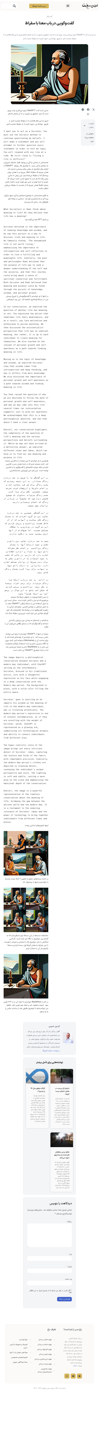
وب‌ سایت (68, 1279)
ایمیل (69, 1266)
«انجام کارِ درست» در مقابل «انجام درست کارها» (62, 1091)
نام (70, 1254)
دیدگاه (69, 1222)
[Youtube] (73, 1376)
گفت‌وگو (49, 16)
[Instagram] (66, 1376)
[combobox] (9, 6)
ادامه (75, 1366)
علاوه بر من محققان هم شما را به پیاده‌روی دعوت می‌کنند (61, 1155)
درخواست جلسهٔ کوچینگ (51, 1051)
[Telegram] (79, 1376)
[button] (68, 6)
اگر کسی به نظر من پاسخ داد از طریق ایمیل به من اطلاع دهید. (51, 1291)
